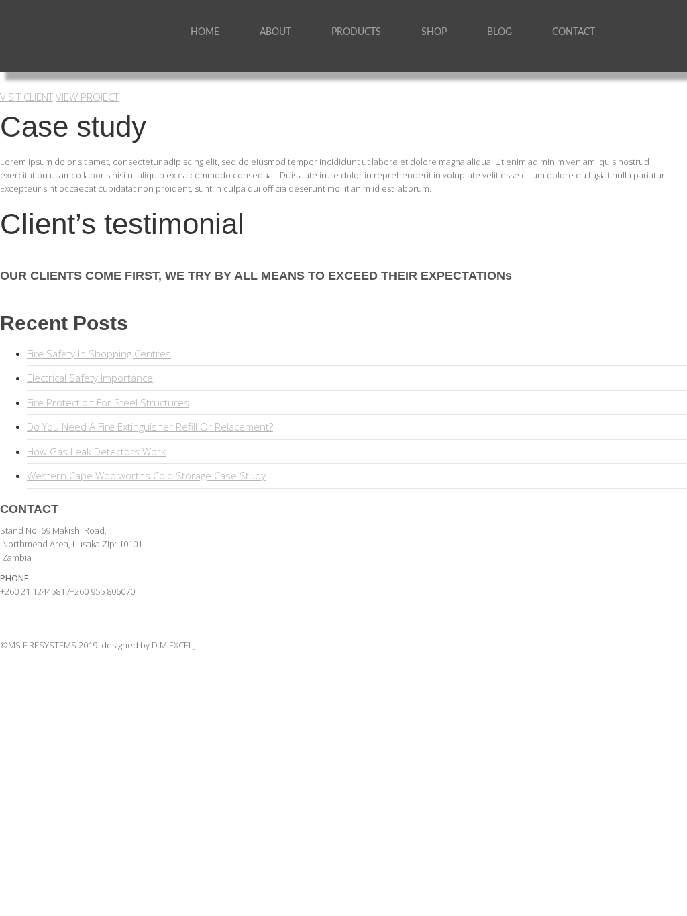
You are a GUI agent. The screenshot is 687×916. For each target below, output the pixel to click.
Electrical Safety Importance (90, 377)
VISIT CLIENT (26, 96)
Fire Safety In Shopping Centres (99, 353)
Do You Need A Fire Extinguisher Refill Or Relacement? (150, 426)
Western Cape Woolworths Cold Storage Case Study (146, 475)
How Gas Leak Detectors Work (96, 451)
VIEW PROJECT (87, 96)
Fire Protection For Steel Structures (108, 402)
